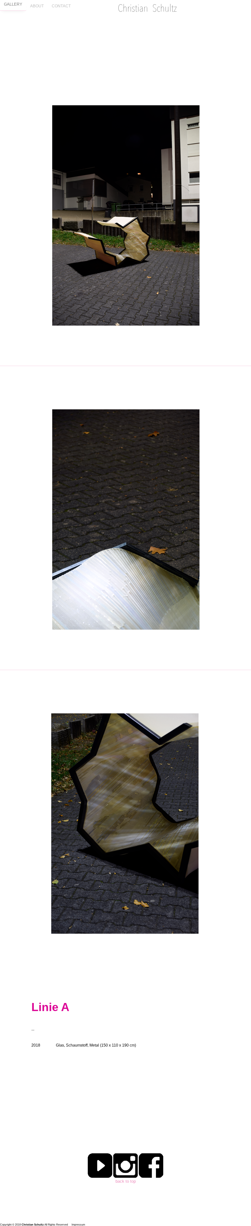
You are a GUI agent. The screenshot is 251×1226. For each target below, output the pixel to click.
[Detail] (125, 667)
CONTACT (61, 6)
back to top (125, 1181)
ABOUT (37, 6)
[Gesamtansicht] (125, 363)
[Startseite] (147, 9)
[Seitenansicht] (125, 971)
